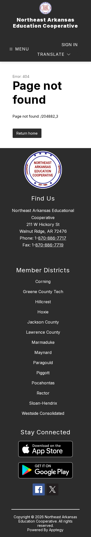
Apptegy (56, 530)
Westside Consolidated (43, 413)
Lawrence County (43, 332)
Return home (27, 133)
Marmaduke (43, 342)
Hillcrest (43, 301)
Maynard (43, 352)
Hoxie (43, 311)
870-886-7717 (52, 238)
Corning (43, 281)
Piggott (43, 372)
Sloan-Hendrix (43, 403)
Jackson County (43, 322)
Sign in (69, 44)
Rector (43, 393)
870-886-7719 (49, 244)
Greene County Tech (43, 291)
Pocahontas (43, 382)
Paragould (43, 362)
